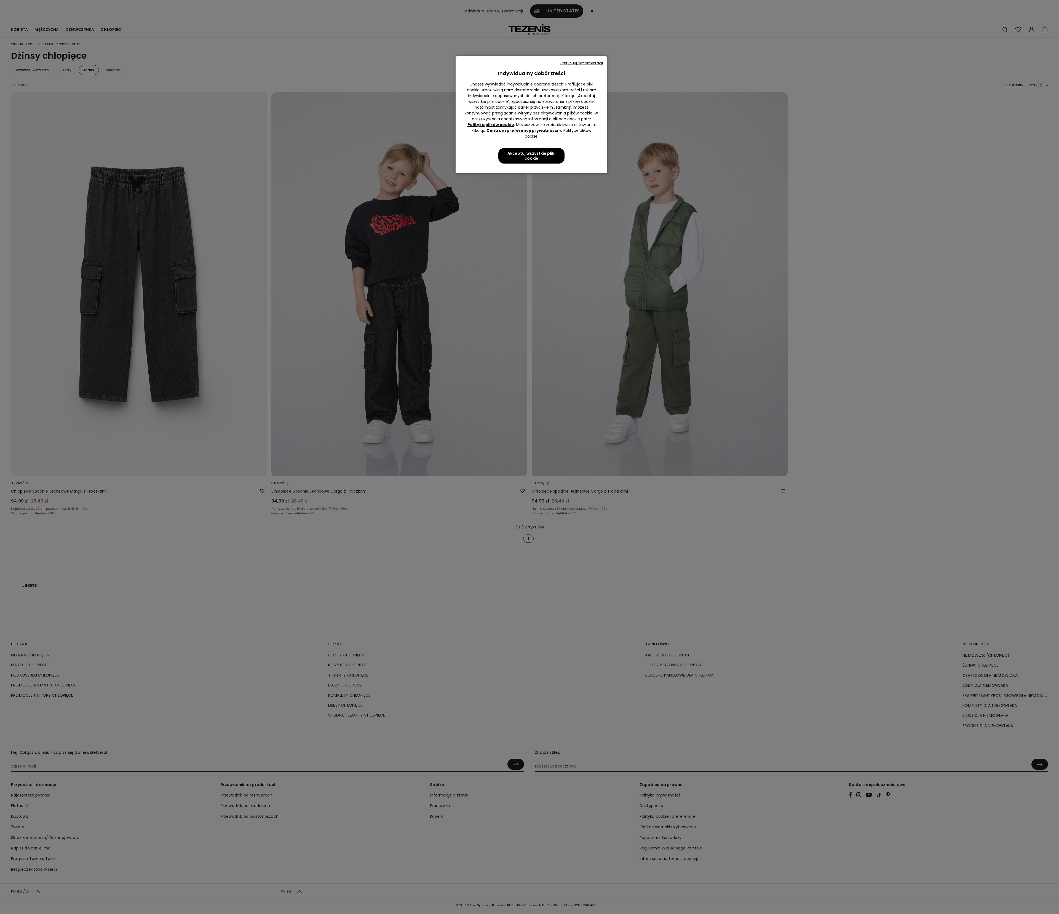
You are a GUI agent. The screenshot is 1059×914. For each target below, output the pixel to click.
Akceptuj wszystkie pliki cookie (531, 156)
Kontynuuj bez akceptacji (581, 63)
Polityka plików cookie (490, 124)
